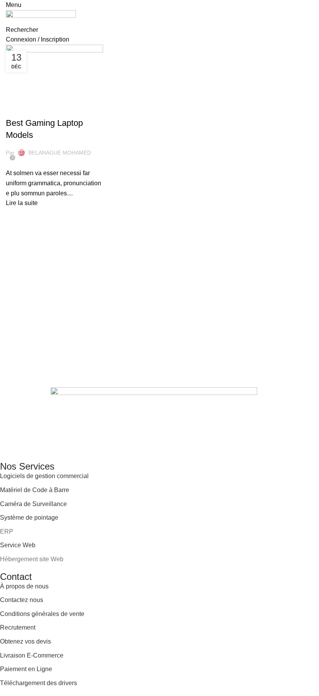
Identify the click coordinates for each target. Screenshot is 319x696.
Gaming (19, 109)
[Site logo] (41, 17)
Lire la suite (22, 203)
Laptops (43, 109)
